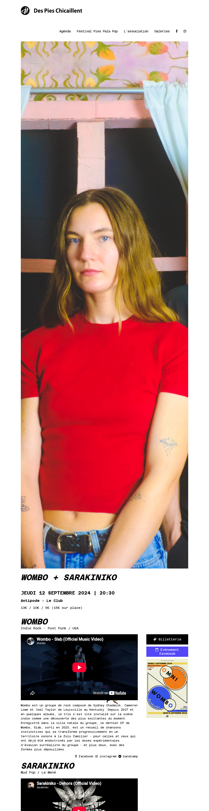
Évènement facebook (168, 652)
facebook (86, 756)
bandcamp (129, 756)
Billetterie (169, 639)
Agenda (65, 31)
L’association (136, 31)
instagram (108, 756)
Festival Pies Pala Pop (97, 31)
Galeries (162, 31)
